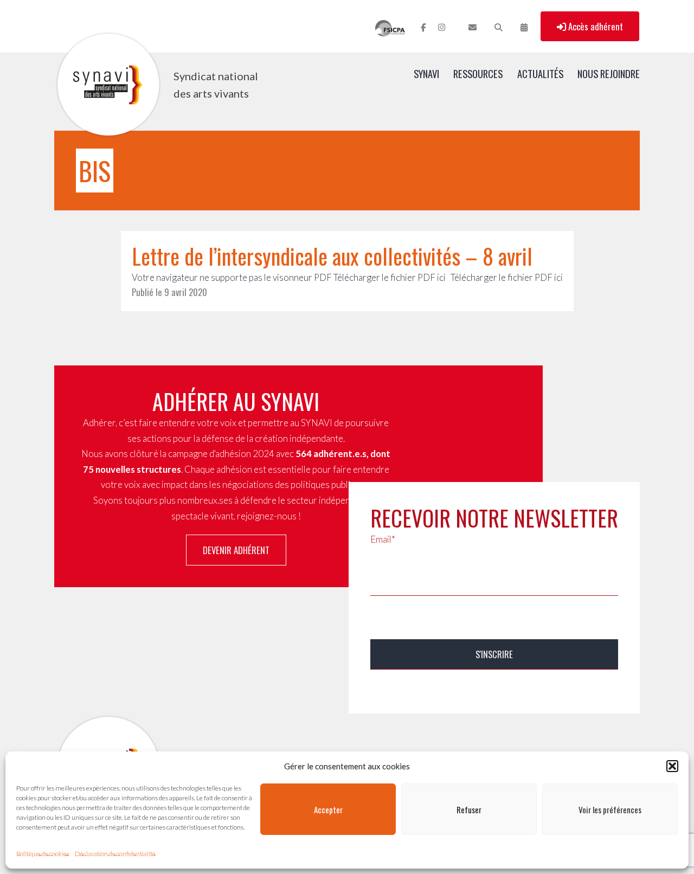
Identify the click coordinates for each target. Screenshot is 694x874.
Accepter (328, 809)
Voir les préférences (610, 809)
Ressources (478, 73)
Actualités (540, 73)
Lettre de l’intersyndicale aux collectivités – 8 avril (332, 256)
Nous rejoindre (608, 73)
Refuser (469, 809)
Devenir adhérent (236, 550)
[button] (672, 766)
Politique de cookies (42, 854)
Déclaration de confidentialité (115, 854)
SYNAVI (426, 73)
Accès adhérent (594, 26)
